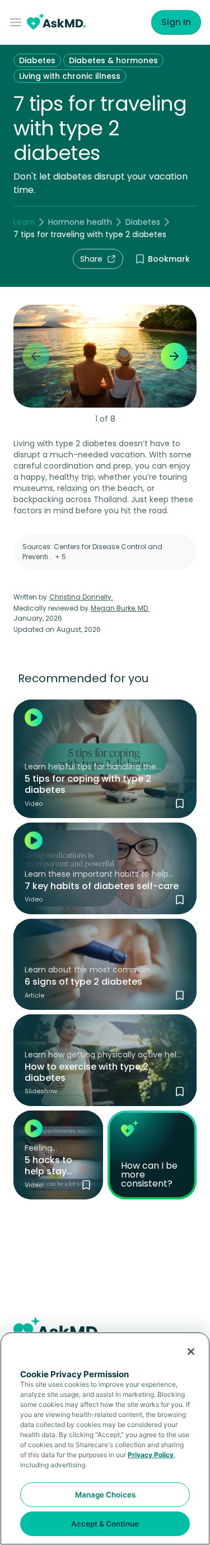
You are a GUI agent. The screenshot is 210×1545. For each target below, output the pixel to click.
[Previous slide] (35, 356)
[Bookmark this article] (179, 995)
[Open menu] (18, 22)
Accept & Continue (105, 1523)
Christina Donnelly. (81, 597)
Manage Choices (105, 1494)
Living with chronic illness (69, 76)
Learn (24, 222)
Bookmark (169, 258)
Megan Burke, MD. (120, 608)
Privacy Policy (151, 1454)
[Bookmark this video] (179, 803)
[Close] (191, 1351)
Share (91, 258)
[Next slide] (174, 356)
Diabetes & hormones (113, 60)
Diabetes (37, 60)
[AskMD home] (56, 22)
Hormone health (80, 222)
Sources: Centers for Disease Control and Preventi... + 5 (92, 551)
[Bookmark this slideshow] (179, 1091)
